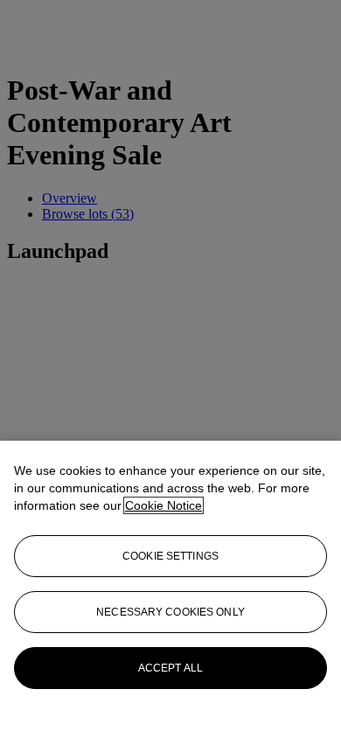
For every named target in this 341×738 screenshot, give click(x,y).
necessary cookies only (170, 612)
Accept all (170, 668)
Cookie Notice (163, 505)
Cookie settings (170, 556)
